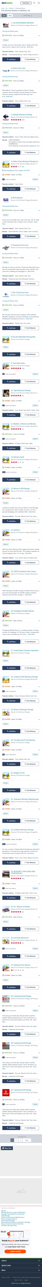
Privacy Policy (6, 1277)
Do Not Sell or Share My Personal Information (26, 1277)
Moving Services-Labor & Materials (13, 1212)
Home (2, 8)
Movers (32, 25)
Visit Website (31, 59)
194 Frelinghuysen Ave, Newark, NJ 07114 (17, 170)
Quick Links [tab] (6, 1265)
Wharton (11, 8)
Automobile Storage (8, 1220)
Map (10, 15)
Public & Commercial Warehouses (12, 1217)
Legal (26, 1280)
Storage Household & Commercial (12, 1214)
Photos (6, 40)
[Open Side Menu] (39, 3)
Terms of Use (18, 1280)
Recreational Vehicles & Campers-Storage (15, 1222)
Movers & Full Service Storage (20, 25)
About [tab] (4, 1261)
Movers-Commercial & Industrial (12, 1224)
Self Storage (34, 998)
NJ (6, 8)
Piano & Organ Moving (9, 1219)
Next (26, 1140)
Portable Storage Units (9, 1225)
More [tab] (4, 1270)
